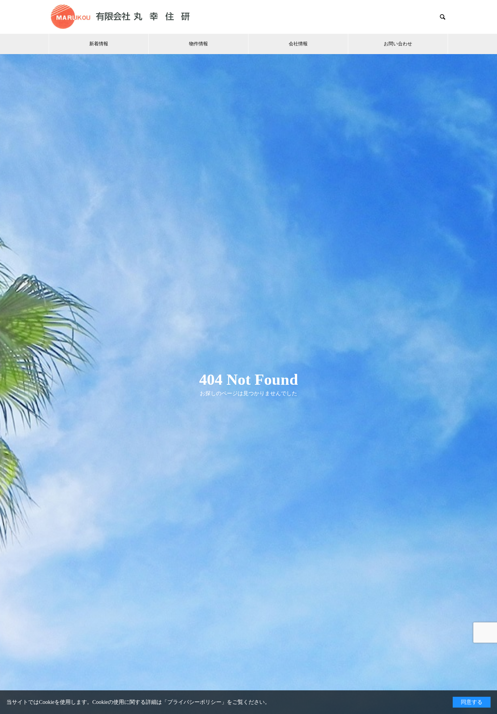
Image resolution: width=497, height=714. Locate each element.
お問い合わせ (398, 43)
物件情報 (198, 43)
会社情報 (298, 43)
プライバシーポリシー (194, 702)
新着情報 (98, 43)
